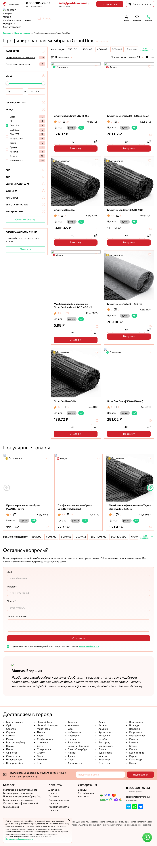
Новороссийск (14, 763)
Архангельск (105, 732)
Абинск (71, 752)
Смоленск (42, 742)
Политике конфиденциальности (19, 839)
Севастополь (13, 756)
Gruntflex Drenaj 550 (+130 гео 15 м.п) (128, 116)
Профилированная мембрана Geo (22, 796)
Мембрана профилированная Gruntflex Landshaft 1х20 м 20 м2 (73, 305)
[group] (76, 87)
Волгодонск (136, 722)
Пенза (9, 749)
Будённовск (105, 752)
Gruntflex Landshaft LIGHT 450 (71, 116)
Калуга (133, 749)
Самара (10, 735)
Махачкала (43, 728)
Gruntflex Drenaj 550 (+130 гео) (125, 401)
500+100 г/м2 (118, 536)
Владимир (104, 759)
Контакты (83, 796)
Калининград (136, 752)
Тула (39, 763)
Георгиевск (135, 732)
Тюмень (72, 722)
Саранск (11, 732)
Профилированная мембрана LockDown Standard (75, 507)
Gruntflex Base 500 (65, 401)
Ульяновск (73, 725)
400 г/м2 (102, 49)
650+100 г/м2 (98, 536)
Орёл (9, 725)
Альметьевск (74, 763)
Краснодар (135, 759)
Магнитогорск (14, 722)
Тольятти (42, 759)
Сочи (39, 746)
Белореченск (105, 746)
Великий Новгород (78, 746)
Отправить (78, 638)
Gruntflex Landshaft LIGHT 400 (125, 210)
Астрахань (104, 735)
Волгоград (104, 763)
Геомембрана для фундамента (20, 789)
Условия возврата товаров (58, 808)
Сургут (40, 752)
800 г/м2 (66, 536)
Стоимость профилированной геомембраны (20, 805)
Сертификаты (86, 793)
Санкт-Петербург (77, 749)
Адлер (71, 756)
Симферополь (44, 739)
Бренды (82, 789)
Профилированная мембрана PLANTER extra (23, 507)
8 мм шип (132, 49)
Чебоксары (74, 732)
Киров (132, 756)
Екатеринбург (137, 735)
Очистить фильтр (25, 219)
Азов (70, 759)
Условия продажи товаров (58, 801)
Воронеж (134, 728)
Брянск (102, 749)
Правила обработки (89, 646)
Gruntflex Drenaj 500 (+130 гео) (125, 304)
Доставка (53, 789)
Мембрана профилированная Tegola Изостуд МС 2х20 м (130, 507)
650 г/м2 (36, 536)
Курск (40, 735)
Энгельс (72, 739)
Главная (7, 33)
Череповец (73, 735)
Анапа (101, 722)
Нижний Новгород (47, 725)
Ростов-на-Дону (15, 742)
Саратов (11, 728)
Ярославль (73, 742)
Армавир (103, 728)
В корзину (75, 148)
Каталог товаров (22, 33)
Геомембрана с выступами (18, 800)
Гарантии (53, 796)
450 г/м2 (87, 49)
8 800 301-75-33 (38, 3)
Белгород (103, 742)
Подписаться (140, 774)
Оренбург (11, 752)
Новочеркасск (14, 759)
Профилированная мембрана (20, 57)
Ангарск (103, 725)
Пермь (9, 746)
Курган (133, 763)
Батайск (103, 739)
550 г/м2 (73, 49)
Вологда (134, 725)
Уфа (70, 728)
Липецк (41, 732)
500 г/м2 (117, 49)
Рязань (10, 739)
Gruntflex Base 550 (64, 210)
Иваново (134, 739)
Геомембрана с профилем (18, 793)
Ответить (25, 249)
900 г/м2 (81, 536)
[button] (150, 487)
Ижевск (133, 742)
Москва (102, 756)
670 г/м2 (136, 536)
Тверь (39, 756)
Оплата (52, 793)
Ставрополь (43, 749)
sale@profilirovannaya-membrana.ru (74, 3)
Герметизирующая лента (18, 64)
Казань (133, 746)
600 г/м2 (51, 536)
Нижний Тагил (44, 722)
